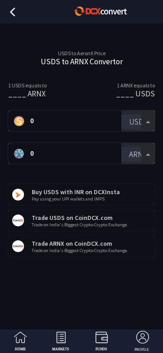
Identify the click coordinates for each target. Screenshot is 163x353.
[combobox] (138, 121)
